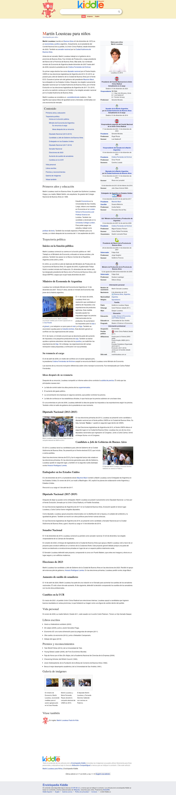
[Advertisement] (88, 24)
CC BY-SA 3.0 (75, 788)
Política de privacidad (82, 792)
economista (49, 44)
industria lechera (68, 329)
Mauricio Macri (116, 201)
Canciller (104, 204)
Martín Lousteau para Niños (53, 768)
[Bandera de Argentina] (114, 195)
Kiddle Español (47, 792)
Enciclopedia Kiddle (78, 763)
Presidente (104, 134)
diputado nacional (74, 71)
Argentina (127, 294)
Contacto (94, 792)
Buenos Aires (118, 294)
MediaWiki (106, 790)
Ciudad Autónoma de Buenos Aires (119, 111)
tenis (53, 230)
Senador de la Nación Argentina (117, 109)
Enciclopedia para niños (50, 37)
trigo (80, 326)
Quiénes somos (67, 792)
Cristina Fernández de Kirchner (122, 157)
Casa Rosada (48, 323)
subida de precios (107, 380)
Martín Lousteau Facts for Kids (68, 720)
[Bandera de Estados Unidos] (119, 195)
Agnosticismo (116, 299)
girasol (46, 326)
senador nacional (64, 49)
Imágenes (90, 16)
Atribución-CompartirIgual (81, 765)
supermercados (84, 387)
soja (92, 323)
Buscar (119, 11)
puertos (78, 341)
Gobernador (105, 252)
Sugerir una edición (103, 774)
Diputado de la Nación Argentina (116, 171)
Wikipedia (77, 790)
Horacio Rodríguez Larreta (57, 465)
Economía (85, 201)
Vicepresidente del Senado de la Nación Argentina (117, 149)
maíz (74, 326)
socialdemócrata (73, 97)
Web (83, 16)
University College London (85, 222)
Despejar (115, 11)
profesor (45, 230)
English (97, 16)
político (57, 44)
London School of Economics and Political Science (121, 317)
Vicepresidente (106, 91)
